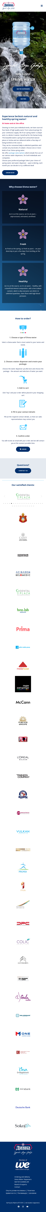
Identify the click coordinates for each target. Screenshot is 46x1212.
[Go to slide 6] (13, 503)
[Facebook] (18, 1206)
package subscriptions (17, 153)
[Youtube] (27, 1206)
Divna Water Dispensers (23, 1179)
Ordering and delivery (22, 1177)
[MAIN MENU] (42, 6)
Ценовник (32, 1193)
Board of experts (20, 1184)
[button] (4, 496)
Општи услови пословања (15, 1190)
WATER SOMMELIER (21, 1182)
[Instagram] (23, 1206)
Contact (17, 1187)
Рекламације (22, 1193)
